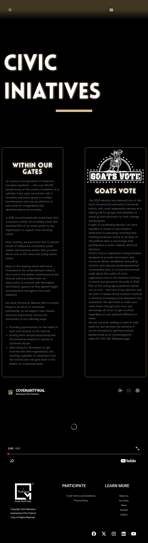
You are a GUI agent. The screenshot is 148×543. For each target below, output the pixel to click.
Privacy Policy (81, 500)
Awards (124, 510)
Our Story (124, 500)
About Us (124, 496)
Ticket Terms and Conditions (80, 496)
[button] (111, 10)
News (124, 505)
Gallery (123, 514)
